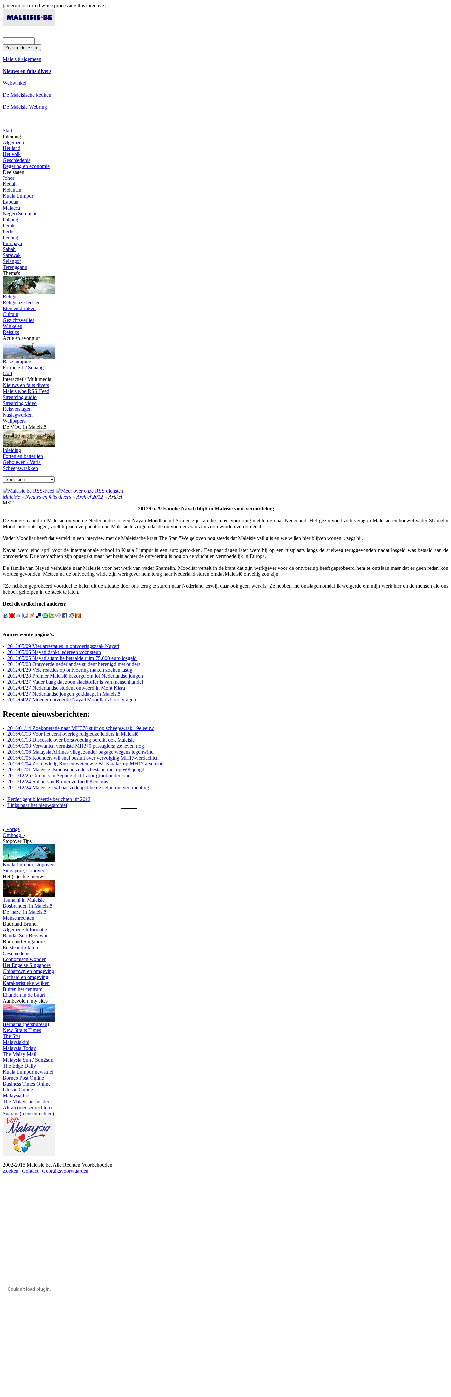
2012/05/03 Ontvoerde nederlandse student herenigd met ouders (73, 664)
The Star (11, 1036)
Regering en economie (26, 166)
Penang (10, 237)
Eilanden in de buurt (24, 995)
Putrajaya (12, 243)
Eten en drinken (19, 308)
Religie (10, 296)
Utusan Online (18, 1089)
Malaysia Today (19, 1048)
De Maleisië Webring (25, 107)
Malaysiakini (16, 1042)
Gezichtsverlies (18, 320)
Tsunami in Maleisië (24, 900)
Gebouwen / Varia (22, 462)
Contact (30, 1171)
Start (7, 130)
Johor (8, 178)
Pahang (10, 219)
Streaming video (20, 403)
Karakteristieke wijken (26, 983)
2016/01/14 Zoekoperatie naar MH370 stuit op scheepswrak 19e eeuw (80, 728)
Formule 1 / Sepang (23, 367)
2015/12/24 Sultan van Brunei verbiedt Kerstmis (57, 781)
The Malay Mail (19, 1054)
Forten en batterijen (23, 456)
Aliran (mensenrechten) (27, 1107)
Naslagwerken (18, 415)
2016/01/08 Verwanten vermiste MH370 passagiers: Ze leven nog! (76, 746)
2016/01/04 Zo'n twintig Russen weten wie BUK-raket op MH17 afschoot (84, 763)
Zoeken (10, 1171)
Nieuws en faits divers (26, 385)
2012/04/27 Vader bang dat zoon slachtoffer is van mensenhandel (75, 682)
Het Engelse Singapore (27, 965)
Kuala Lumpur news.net (28, 1072)
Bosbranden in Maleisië (27, 906)
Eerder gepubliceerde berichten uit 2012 (48, 799)
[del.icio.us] (38, 616)
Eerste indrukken (20, 947)
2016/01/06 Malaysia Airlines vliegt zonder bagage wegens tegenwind (80, 752)
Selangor (12, 261)
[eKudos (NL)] (5, 616)
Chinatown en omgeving (28, 971)
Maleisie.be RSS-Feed (26, 391)
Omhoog (13, 835)
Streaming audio (20, 397)
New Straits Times (22, 1030)
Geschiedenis (16, 160)
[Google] (25, 616)
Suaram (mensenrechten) (28, 1113)
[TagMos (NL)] (18, 616)
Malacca (11, 208)
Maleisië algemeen (22, 59)
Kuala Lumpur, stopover (28, 864)
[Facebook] (64, 616)
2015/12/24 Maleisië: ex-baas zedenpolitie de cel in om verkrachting (78, 787)
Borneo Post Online (23, 1078)
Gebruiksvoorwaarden (65, 1171)
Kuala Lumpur (18, 196)
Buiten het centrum (22, 989)
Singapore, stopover (23, 870)
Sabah (9, 249)
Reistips (11, 332)
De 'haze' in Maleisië (24, 912)
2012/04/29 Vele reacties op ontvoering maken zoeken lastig (69, 670)
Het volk (12, 154)
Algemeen (13, 142)
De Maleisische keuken (27, 95)
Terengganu (15, 267)
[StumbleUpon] (45, 616)
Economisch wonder (24, 959)
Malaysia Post (17, 1095)
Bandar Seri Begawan (26, 935)
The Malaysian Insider (26, 1101)
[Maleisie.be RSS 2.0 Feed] (28, 491)
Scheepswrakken (20, 468)
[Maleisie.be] (29, 24)
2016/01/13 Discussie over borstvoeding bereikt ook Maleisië (71, 740)
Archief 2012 (89, 497)
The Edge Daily (19, 1066)
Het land (11, 148)
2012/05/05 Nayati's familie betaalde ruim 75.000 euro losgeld (72, 658)
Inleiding (12, 450)
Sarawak (12, 255)
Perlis (8, 231)
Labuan (10, 202)
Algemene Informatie (25, 929)
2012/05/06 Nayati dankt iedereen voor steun (54, 652)
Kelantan (12, 190)
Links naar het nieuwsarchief (37, 805)
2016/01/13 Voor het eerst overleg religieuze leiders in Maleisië (72, 734)
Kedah (10, 184)
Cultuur (10, 314)
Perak (9, 225)
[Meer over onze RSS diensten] (89, 491)
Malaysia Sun (17, 1060)
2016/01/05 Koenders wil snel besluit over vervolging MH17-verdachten (83, 758)
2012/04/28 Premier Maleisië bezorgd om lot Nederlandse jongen (75, 676)
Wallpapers (14, 421)
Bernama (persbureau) (26, 1024)
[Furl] (78, 616)
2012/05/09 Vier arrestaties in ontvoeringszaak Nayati (63, 646)
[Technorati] (51, 616)
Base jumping (17, 361)
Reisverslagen (17, 409)
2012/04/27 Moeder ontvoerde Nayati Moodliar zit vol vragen (71, 699)
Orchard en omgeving (25, 977)
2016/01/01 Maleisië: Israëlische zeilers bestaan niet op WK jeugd (75, 769)
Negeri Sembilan (20, 213)
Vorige (12, 829)
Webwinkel (14, 83)
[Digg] (58, 616)
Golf (7, 373)
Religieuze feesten (22, 302)
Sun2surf (44, 1060)
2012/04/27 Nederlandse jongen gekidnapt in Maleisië (63, 694)
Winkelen (12, 326)
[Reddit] (71, 616)
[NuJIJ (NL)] (12, 616)
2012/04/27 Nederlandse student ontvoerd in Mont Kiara (66, 688)
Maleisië (11, 497)
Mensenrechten (18, 918)
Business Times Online (27, 1084)
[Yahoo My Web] (31, 616)
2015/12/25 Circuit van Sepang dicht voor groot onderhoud (69, 775)
